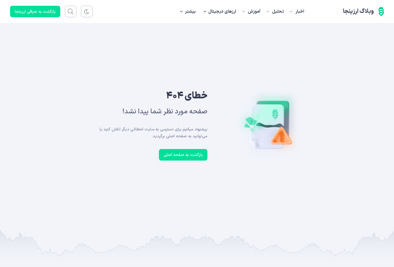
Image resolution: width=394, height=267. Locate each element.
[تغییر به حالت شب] (87, 11)
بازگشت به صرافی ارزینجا (35, 12)
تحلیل (278, 11)
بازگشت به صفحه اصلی (183, 155)
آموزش (254, 11)
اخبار (299, 11)
